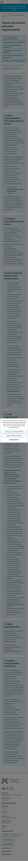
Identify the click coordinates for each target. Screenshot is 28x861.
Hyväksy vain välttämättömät (14, 431)
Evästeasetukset (14, 439)
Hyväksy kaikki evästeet (14, 435)
